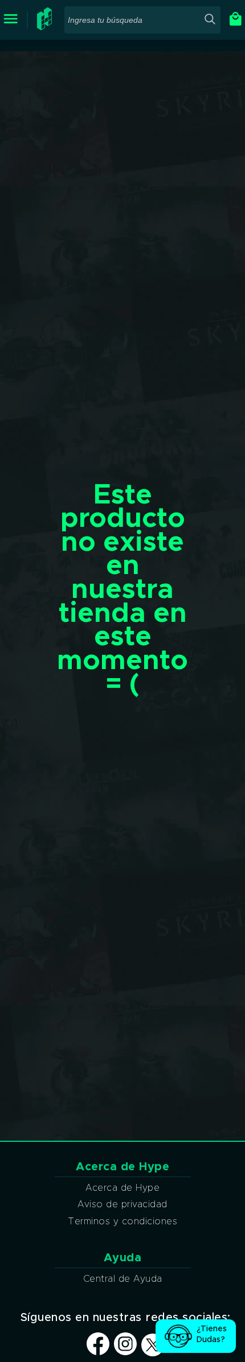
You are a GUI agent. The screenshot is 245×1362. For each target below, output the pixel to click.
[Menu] (10, 19)
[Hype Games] (46, 27)
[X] (152, 1346)
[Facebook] (98, 1352)
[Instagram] (125, 1352)
